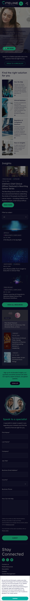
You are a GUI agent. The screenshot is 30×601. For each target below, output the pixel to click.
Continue (15, 598)
